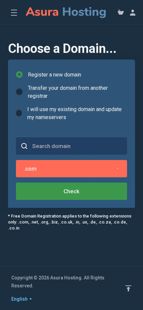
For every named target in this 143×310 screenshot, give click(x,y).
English (20, 299)
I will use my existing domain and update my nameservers (74, 113)
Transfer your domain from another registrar (68, 92)
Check (71, 191)
